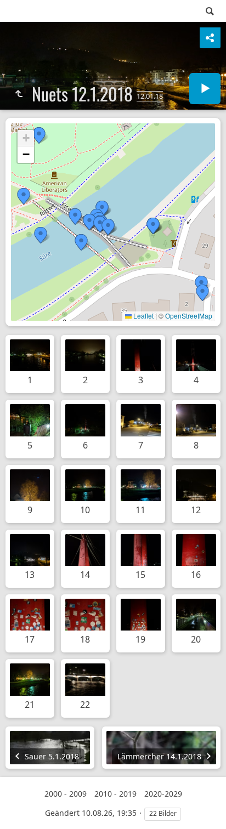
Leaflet (143, 315)
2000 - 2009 (65, 793)
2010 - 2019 (115, 793)
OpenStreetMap (188, 315)
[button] (81, 242)
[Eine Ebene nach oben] (18, 93)
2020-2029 (163, 793)
